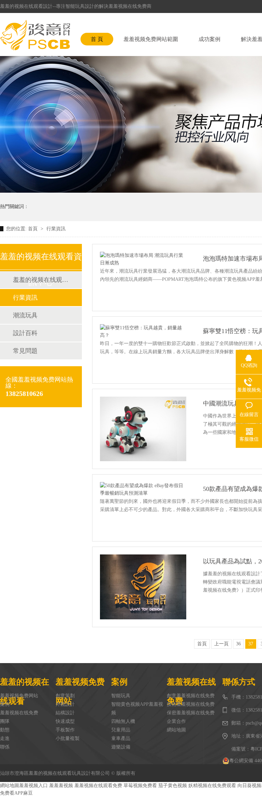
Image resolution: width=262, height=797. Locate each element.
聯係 (5, 747)
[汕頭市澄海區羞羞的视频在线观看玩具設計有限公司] (35, 35)
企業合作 (176, 721)
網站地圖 (176, 729)
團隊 (5, 721)
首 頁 (97, 39)
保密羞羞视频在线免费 (191, 712)
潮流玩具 (25, 315)
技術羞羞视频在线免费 (191, 704)
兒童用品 (120, 729)
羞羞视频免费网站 (19, 695)
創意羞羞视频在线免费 (191, 695)
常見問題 (25, 350)
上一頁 (221, 643)
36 (238, 643)
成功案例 (209, 39)
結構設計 (65, 712)
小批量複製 (67, 738)
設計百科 (25, 333)
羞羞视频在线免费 (19, 712)
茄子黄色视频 (172, 785)
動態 (5, 729)
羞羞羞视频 (61, 785)
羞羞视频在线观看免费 (98, 785)
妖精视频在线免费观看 (212, 785)
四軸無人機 (123, 721)
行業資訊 (56, 228)
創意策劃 (65, 695)
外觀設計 (65, 704)
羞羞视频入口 (33, 785)
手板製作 (65, 729)
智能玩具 (120, 695)
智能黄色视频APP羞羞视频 (137, 708)
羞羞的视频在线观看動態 (40, 279)
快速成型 (65, 721)
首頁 (33, 228)
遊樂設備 (120, 747)
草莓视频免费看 (140, 785)
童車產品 (120, 738)
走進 (5, 738)
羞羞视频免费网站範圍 (150, 39)
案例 (5, 704)
